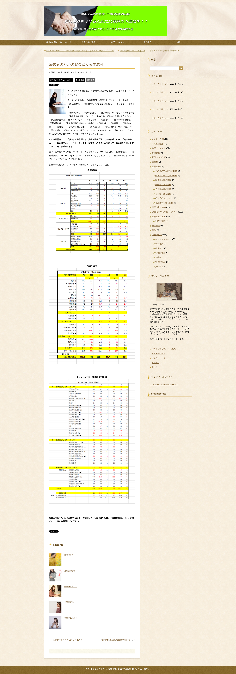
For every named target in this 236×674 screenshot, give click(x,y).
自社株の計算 (70, 571)
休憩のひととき (118, 42)
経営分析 (156, 166)
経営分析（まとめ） (164, 198)
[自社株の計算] (55, 575)
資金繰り (90, 80)
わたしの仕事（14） (161, 118)
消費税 (158, 257)
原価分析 (156, 153)
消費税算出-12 (70, 587)
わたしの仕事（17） (161, 92)
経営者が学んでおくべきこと (59, 42)
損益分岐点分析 (159, 157)
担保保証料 (69, 555)
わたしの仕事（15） (161, 109)
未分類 (177, 42)
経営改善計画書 (88, 42)
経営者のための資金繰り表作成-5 (117, 640)
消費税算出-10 (70, 618)
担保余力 (159, 248)
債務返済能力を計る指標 (166, 176)
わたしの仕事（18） (161, 84)
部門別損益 (160, 221)
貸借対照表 (160, 262)
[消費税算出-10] (55, 622)
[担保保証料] (55, 559)
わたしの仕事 (158, 139)
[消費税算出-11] (55, 607)
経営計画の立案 (159, 216)
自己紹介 (147, 42)
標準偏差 (159, 144)
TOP (80, 51)
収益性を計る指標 (163, 180)
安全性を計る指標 (163, 185)
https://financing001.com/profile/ (163, 384)
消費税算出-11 (70, 602)
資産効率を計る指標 (164, 203)
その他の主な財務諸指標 (166, 171)
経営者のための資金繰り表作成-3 (67, 640)
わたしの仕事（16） (161, 101)
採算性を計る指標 (163, 194)
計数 (154, 230)
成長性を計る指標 (163, 189)
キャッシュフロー (163, 239)
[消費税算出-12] (55, 591)
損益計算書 (160, 253)
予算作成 (159, 244)
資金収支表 (79, 80)
